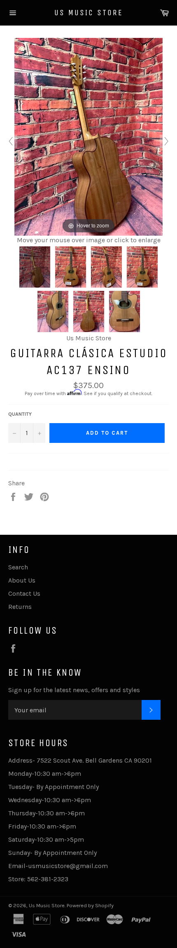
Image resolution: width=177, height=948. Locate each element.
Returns (20, 607)
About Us (21, 580)
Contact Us (24, 593)
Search (18, 567)
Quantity (20, 414)
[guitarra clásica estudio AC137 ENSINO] (34, 267)
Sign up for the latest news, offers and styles (74, 690)
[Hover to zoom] (88, 136)
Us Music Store (88, 12)
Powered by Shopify (90, 905)
